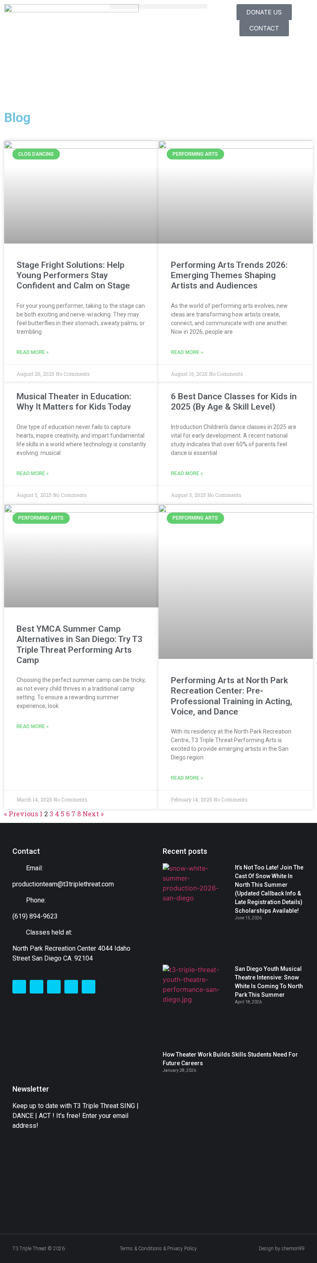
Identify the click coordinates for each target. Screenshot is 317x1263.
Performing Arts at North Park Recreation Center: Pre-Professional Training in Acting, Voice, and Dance (231, 696)
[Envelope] (71, 987)
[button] (158, 6)
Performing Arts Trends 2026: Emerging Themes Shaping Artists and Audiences (229, 275)
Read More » (33, 352)
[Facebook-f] (19, 987)
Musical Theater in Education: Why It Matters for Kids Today (74, 401)
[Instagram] (54, 987)
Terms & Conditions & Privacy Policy (158, 1248)
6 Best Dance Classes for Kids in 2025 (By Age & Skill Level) (234, 401)
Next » (93, 813)
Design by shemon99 (282, 1248)
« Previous (21, 813)
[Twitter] (36, 987)
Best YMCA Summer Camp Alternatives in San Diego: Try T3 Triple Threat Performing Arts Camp (79, 644)
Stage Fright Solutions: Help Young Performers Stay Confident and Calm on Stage (73, 275)
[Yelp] (88, 987)
